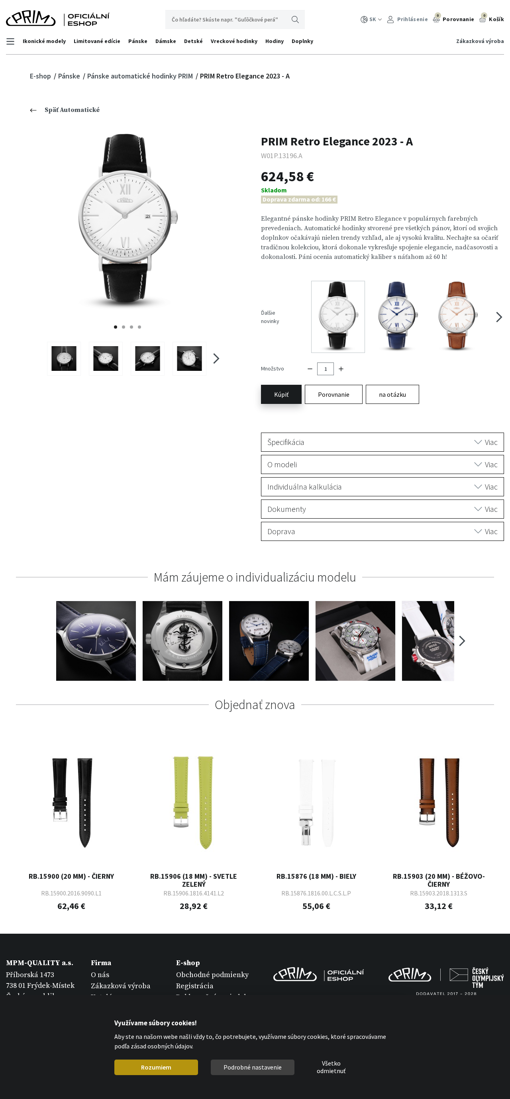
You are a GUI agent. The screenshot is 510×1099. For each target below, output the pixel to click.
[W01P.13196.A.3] (147, 358)
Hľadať (295, 19)
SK (372, 19)
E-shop (41, 75)
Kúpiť (281, 394)
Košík (493, 18)
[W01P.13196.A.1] (63, 358)
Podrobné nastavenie (253, 1067)
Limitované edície (97, 41)
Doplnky (302, 41)
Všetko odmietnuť (331, 1067)
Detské (193, 41)
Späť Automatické (72, 110)
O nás (100, 975)
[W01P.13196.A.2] (105, 358)
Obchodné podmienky (212, 975)
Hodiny (274, 41)
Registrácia (195, 986)
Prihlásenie (412, 19)
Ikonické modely (44, 41)
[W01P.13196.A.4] (189, 358)
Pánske (137, 41)
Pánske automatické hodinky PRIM (140, 75)
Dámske (165, 41)
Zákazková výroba (480, 41)
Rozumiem (156, 1067)
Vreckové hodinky (234, 41)
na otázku (392, 394)
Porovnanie (455, 18)
